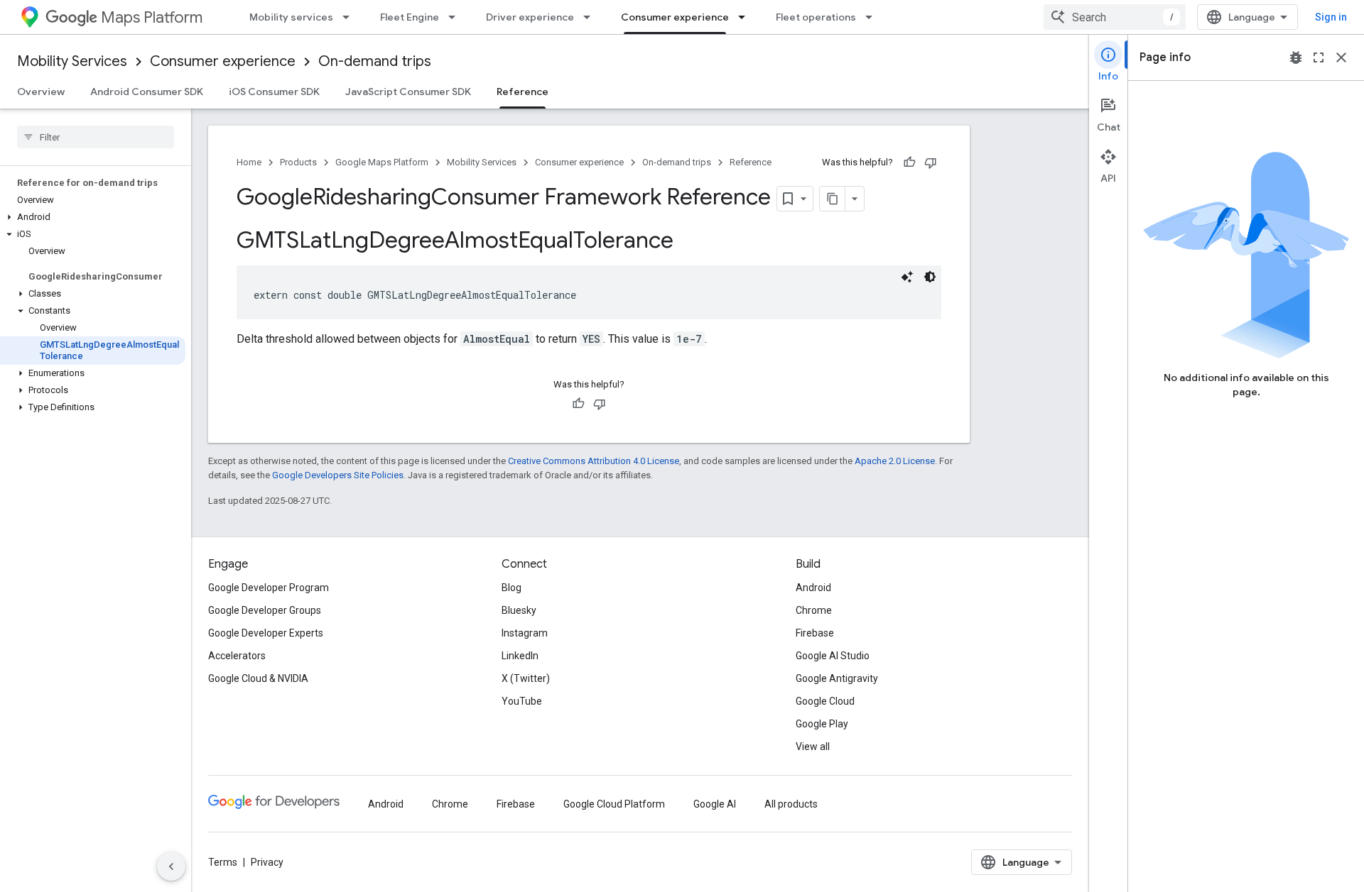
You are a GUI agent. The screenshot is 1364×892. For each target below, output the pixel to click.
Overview (41, 91)
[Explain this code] (907, 276)
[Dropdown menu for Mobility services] (350, 17)
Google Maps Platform (381, 162)
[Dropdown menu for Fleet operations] (873, 17)
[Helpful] (909, 162)
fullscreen (1318, 57)
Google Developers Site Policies (338, 475)
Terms (222, 862)
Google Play (822, 723)
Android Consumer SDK (146, 91)
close (1341, 57)
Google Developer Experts (265, 633)
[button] (92, 217)
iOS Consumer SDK (274, 91)
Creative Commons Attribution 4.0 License (593, 461)
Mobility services (291, 17)
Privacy (267, 862)
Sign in (1331, 17)
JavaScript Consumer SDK (408, 91)
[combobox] (1115, 17)
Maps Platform (151, 17)
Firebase (815, 633)
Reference (522, 91)
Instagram (525, 633)
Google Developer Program (268, 587)
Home (249, 162)
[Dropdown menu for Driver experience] (591, 17)
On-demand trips (374, 61)
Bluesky (519, 610)
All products (791, 804)
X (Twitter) (526, 678)
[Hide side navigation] (171, 866)
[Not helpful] (930, 162)
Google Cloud (825, 701)
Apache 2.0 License (895, 461)
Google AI (714, 804)
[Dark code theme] (930, 276)
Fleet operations (816, 17)
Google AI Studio (833, 655)
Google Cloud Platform (614, 804)
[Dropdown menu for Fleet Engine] (456, 17)
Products (298, 162)
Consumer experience (675, 17)
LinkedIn (520, 655)
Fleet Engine (409, 17)
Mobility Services (72, 61)
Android (813, 587)
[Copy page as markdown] (832, 199)
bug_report (1295, 57)
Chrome (814, 610)
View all (813, 746)
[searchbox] (95, 137)
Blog (511, 587)
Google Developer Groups (264, 610)
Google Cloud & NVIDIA (258, 678)
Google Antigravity (837, 678)
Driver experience (530, 17)
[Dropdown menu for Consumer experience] (746, 17)
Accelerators (237, 655)
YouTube (522, 701)
